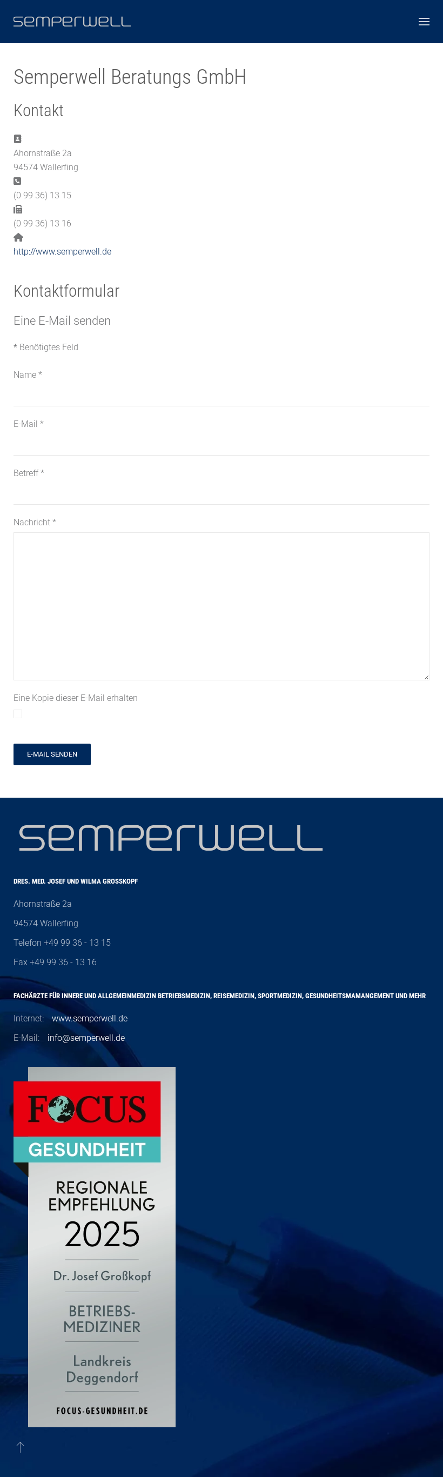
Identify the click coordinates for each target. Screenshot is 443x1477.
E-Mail (29, 424)
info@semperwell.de (86, 1038)
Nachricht (35, 522)
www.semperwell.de (89, 1018)
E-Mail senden (52, 754)
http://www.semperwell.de (62, 251)
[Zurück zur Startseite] (72, 21)
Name (28, 375)
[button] (424, 21)
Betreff (29, 473)
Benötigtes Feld (46, 347)
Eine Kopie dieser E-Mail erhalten (76, 698)
